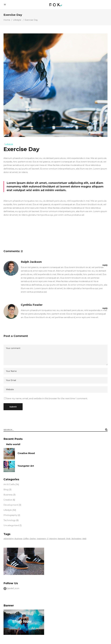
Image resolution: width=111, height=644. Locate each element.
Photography (10, 515)
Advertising (8, 538)
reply (104, 265)
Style (68, 538)
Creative (8, 499)
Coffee (26, 538)
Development (11, 505)
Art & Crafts (9, 484)
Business (8, 494)
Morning (53, 538)
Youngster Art (26, 466)
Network (61, 538)
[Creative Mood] (9, 453)
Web (84, 538)
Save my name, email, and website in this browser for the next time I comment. (47, 398)
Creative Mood (26, 453)
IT (47, 538)
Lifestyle (17, 20)
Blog (6, 489)
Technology (10, 520)
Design (33, 538)
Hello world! (13, 444)
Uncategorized (11, 525)
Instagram (41, 538)
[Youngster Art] (9, 466)
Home (7, 20)
